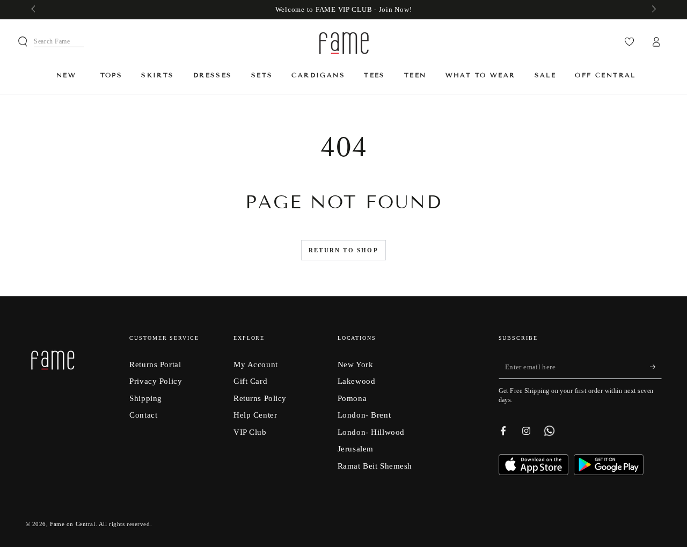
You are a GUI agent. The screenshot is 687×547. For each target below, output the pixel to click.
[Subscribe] (656, 367)
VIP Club (250, 431)
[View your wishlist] (629, 42)
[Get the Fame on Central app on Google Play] (609, 472)
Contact (143, 414)
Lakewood (357, 380)
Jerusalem (356, 448)
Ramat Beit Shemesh (375, 465)
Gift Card (250, 380)
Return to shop (343, 250)
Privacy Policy (155, 380)
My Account (255, 364)
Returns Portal (155, 364)
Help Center (255, 414)
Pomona (352, 398)
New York (356, 364)
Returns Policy (260, 398)
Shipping (145, 398)
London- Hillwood (371, 431)
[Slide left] (34, 9)
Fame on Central (73, 524)
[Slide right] (652, 9)
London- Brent (364, 414)
